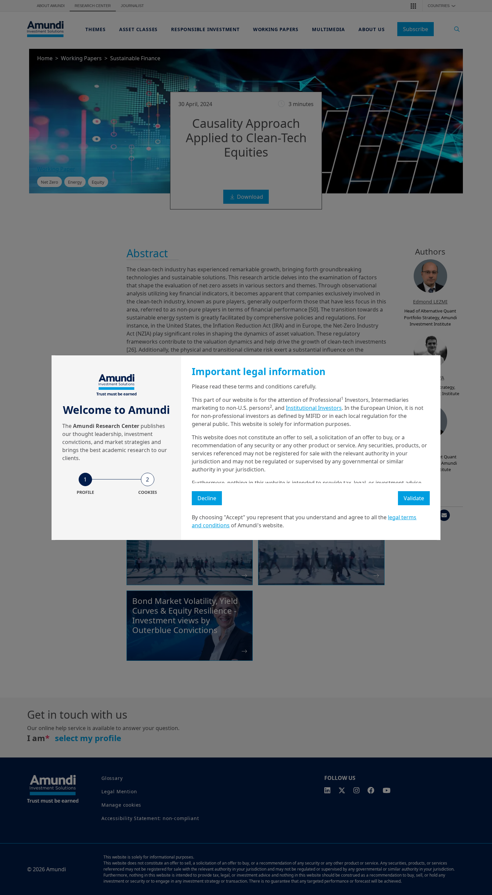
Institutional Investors (314, 408)
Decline (206, 498)
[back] (473, 481)
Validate (414, 498)
